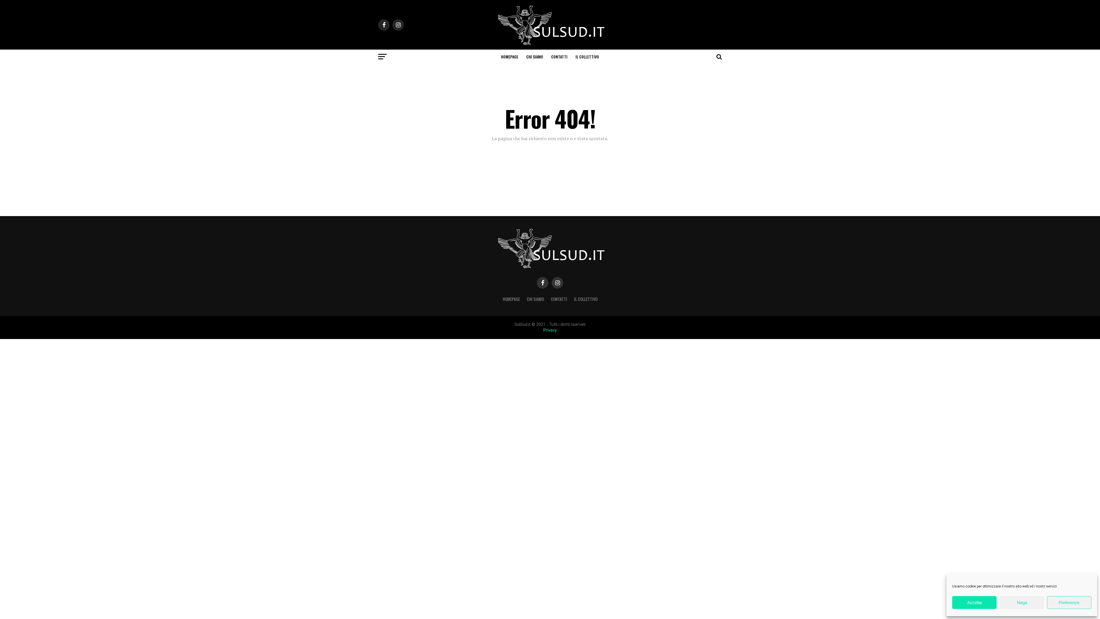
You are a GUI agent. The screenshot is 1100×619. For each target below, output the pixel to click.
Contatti (559, 57)
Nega (1022, 602)
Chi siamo (534, 57)
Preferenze (1069, 602)
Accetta (974, 602)
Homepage (509, 57)
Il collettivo (587, 57)
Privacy (550, 330)
